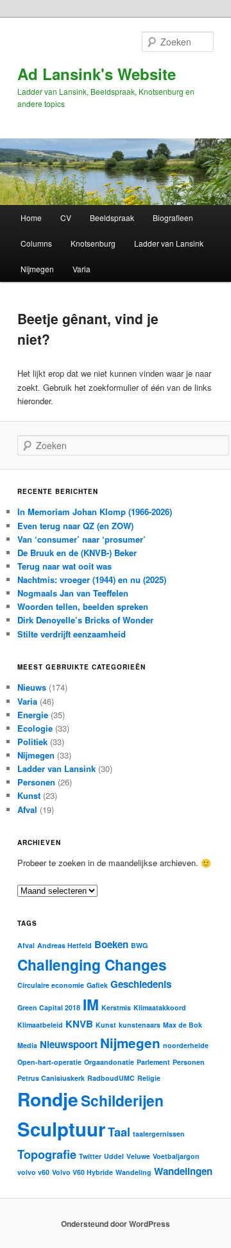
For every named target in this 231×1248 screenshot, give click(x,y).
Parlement (153, 1062)
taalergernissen (159, 1133)
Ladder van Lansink (168, 243)
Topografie (46, 1154)
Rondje (47, 1099)
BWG (139, 945)
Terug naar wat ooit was (64, 566)
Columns (36, 243)
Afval (27, 809)
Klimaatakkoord (159, 1007)
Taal (119, 1131)
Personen (36, 782)
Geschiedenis (140, 984)
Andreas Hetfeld (64, 945)
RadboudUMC (111, 1078)
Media (27, 1045)
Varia (81, 268)
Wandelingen (183, 1171)
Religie (148, 1078)
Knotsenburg (93, 243)
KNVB (79, 1024)
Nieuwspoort (69, 1044)
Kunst (28, 795)
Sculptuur (61, 1128)
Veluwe (138, 1156)
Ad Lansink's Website (96, 74)
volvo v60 (33, 1172)
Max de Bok (182, 1025)
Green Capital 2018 (48, 1007)
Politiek (32, 741)
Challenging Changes (92, 964)
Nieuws (31, 687)
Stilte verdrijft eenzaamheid (71, 634)
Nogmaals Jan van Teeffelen (72, 593)
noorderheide (186, 1045)
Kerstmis (116, 1007)
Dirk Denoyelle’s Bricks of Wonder (85, 620)
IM (91, 1004)
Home (31, 217)
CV (65, 217)
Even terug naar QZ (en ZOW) (75, 526)
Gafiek (97, 985)
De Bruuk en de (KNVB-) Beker (77, 552)
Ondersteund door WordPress (115, 1223)
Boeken (111, 944)
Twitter (90, 1156)
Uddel (114, 1156)
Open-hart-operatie (49, 1062)
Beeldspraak (112, 217)
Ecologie (35, 728)
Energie (32, 715)
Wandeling (133, 1172)
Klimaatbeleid (40, 1025)
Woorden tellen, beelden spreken (82, 606)
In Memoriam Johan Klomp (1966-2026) (94, 511)
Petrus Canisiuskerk (51, 1078)
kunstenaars (139, 1025)
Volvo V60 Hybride (82, 1172)
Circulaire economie (50, 985)
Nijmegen (37, 268)
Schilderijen (122, 1100)
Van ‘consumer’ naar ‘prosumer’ (81, 539)
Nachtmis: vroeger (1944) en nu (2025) (91, 579)
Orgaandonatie (109, 1062)
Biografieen (173, 217)
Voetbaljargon (176, 1156)
